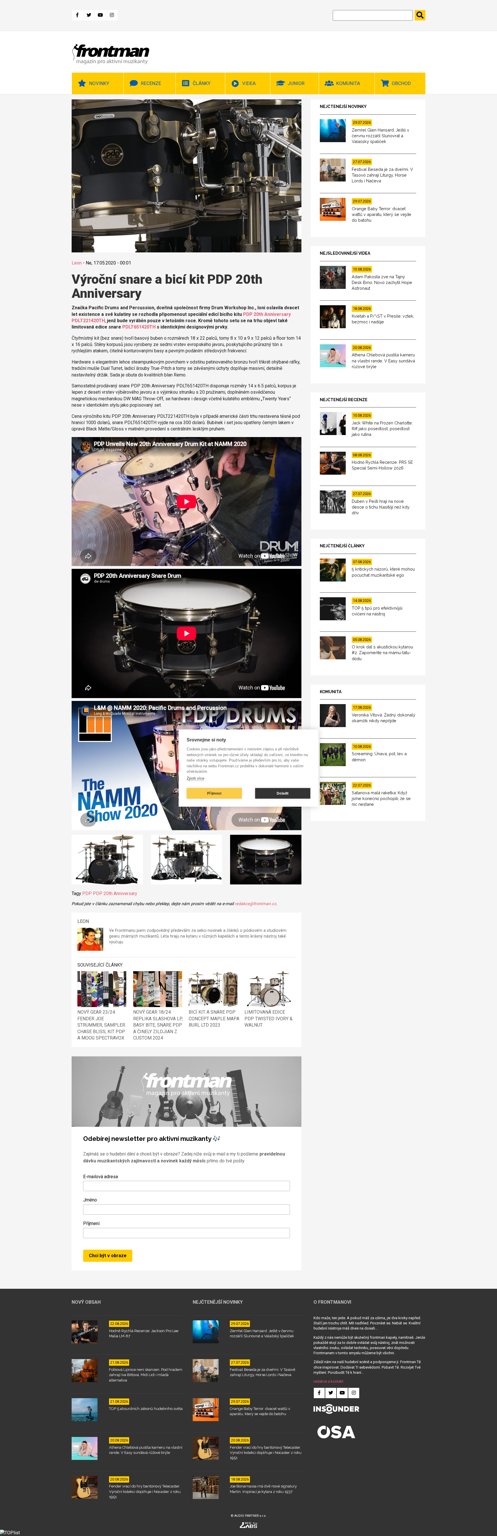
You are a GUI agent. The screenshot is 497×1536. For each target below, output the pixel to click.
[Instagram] (111, 15)
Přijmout (214, 793)
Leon (77, 263)
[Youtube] (100, 15)
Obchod (401, 83)
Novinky (99, 83)
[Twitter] (88, 15)
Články (202, 83)
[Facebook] (77, 15)
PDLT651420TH (139, 327)
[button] (107, 860)
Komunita (348, 83)
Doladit (282, 793)
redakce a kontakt (328, 1381)
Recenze (151, 83)
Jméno (90, 1200)
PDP (87, 893)
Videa (249, 83)
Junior (296, 83)
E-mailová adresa (100, 1176)
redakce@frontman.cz (255, 903)
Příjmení (91, 1223)
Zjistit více (195, 778)
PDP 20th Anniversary (115, 893)
